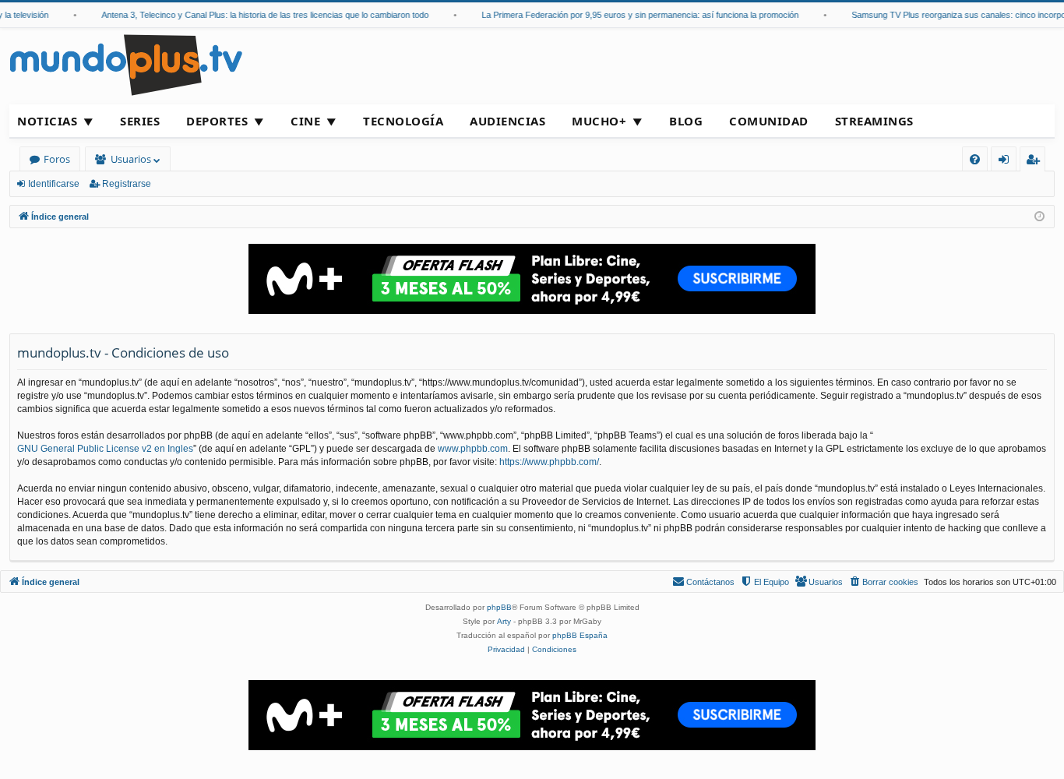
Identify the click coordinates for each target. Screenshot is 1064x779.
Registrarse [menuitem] (1036, 161)
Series (140, 121)
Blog (686, 121)
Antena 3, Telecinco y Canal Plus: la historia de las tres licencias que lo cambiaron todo (257, 14)
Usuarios (131, 159)
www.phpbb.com (473, 448)
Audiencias (507, 121)
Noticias (47, 121)
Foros (57, 159)
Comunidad (769, 121)
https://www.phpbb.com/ (549, 461)
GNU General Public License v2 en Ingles (105, 448)
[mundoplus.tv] (126, 64)
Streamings (874, 121)
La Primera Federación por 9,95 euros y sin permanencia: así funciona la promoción (632, 14)
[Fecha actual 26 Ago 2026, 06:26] (1039, 217)
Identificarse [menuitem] (1007, 161)
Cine (305, 121)
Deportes (217, 121)
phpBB (499, 607)
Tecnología (403, 121)
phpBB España (580, 635)
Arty (504, 621)
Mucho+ (599, 121)
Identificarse (53, 183)
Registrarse (126, 183)
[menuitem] (975, 159)
